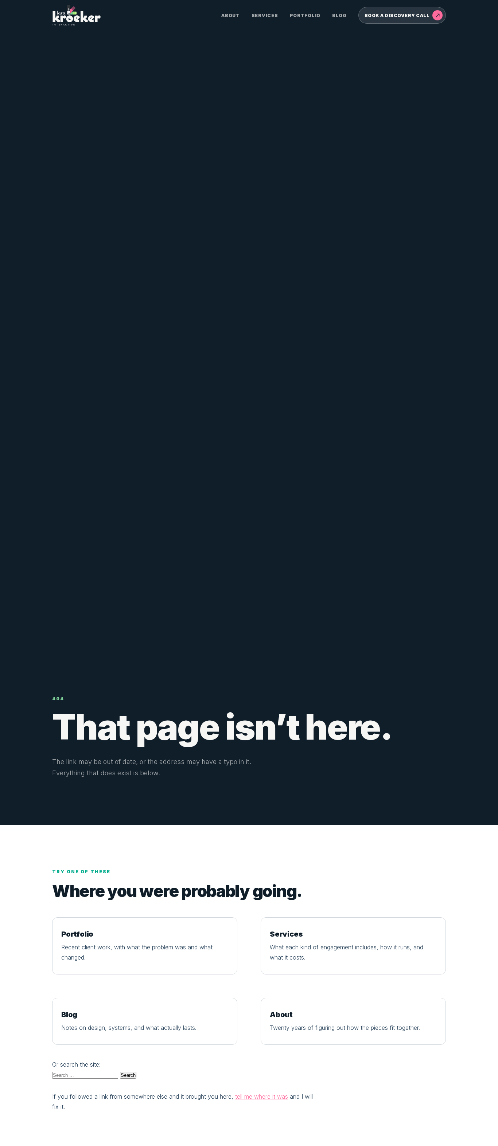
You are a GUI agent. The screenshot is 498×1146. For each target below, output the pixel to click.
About (230, 15)
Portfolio (305, 15)
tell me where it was (261, 1096)
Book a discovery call (397, 15)
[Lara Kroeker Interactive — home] (77, 15)
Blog (339, 15)
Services (265, 15)
